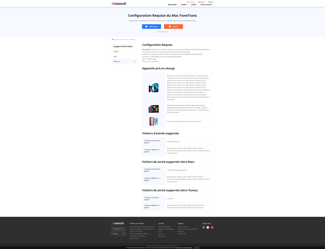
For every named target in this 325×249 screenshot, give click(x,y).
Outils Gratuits (206, 5)
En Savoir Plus (162, 31)
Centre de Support (183, 227)
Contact (160, 233)
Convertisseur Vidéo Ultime (137, 236)
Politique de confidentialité (166, 229)
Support (210, 2)
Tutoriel (115, 52)
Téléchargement (117, 229)
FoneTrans (126, 39)
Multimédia (172, 5)
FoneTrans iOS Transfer (136, 231)
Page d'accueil (117, 39)
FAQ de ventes (182, 233)
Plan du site (161, 236)
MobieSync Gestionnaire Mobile (139, 233)
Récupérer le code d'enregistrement (188, 229)
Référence (116, 61)
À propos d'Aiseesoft (164, 227)
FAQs (115, 56)
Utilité (193, 5)
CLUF (159, 231)
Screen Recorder (134, 238)
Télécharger (153, 27)
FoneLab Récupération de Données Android (142, 227)
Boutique (192, 2)
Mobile (183, 5)
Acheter (175, 27)
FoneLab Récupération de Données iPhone (142, 229)
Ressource (201, 2)
